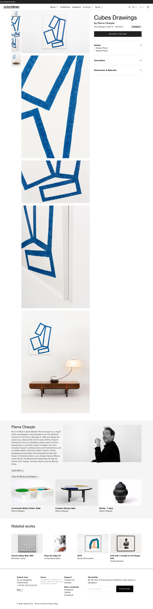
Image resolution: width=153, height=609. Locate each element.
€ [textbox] (140, 7)
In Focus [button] (86, 7)
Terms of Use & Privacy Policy (46, 604)
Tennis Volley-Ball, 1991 (22, 556)
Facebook (68, 595)
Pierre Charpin (106, 23)
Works (53, 7)
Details (97, 45)
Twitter (67, 592)
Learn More (16, 470)
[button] (134, 7)
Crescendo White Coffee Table (26, 508)
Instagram (68, 590)
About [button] (97, 7)
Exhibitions (65, 7)
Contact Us (69, 580)
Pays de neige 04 (52, 556)
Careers (67, 583)
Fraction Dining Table (65, 508)
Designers (76, 7)
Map (19, 590)
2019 (79, 556)
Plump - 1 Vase (106, 508)
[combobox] (142, 7)
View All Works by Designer (24, 476)
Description (99, 60)
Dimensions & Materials (105, 70)
